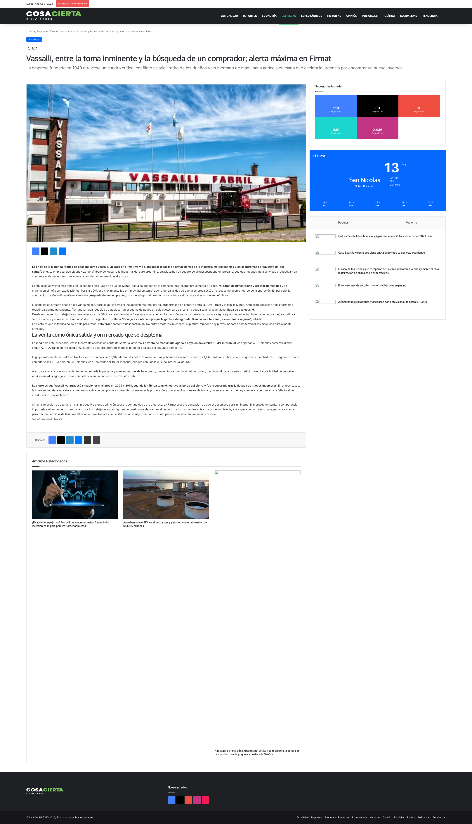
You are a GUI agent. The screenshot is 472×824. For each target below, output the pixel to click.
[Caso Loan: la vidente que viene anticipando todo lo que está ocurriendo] (325, 258)
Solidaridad (408, 15)
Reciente (411, 222)
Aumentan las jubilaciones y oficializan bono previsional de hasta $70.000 (382, 301)
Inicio (31, 31)
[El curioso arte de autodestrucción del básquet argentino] (325, 290)
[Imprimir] (96, 440)
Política (389, 15)
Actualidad (229, 15)
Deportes (250, 15)
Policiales (370, 15)
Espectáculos (311, 15)
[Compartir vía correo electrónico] (87, 440)
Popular (343, 222)
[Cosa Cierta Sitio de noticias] (53, 15)
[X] (44, 251)
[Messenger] (62, 251)
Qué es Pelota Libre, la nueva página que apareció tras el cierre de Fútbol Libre (385, 236)
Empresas (289, 15)
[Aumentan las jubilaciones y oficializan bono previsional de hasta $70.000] (325, 307)
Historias (334, 15)
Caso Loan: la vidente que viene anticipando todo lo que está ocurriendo (381, 252)
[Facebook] (35, 251)
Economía (269, 15)
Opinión (351, 15)
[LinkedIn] (53, 251)
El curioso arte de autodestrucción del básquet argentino (372, 285)
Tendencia (430, 15)
